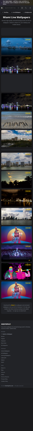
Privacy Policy (4, 379)
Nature (2, 360)
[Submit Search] (26, 8)
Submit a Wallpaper (7, 334)
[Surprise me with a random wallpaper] (22, 8)
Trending (6, 12)
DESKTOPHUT (6, 324)
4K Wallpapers (4, 353)
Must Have (3, 343)
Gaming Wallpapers (5, 355)
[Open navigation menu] (30, 8)
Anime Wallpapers (5, 351)
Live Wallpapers (17, 12)
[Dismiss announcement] (31, 3)
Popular (3, 338)
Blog (2, 370)
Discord (3, 372)
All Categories (4, 345)
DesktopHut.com (9, 385)
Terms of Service (5, 376)
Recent (2, 336)
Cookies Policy (4, 381)
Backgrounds (28, 12)
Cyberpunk (3, 357)
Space (2, 362)
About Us (3, 368)
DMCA (2, 374)
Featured (3, 341)
